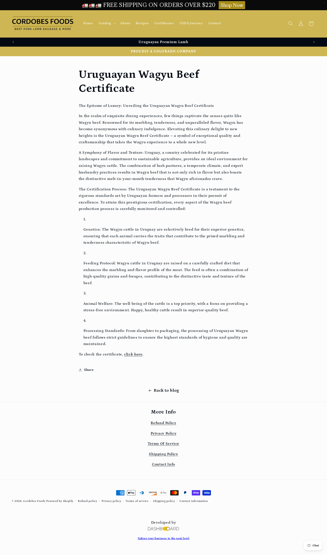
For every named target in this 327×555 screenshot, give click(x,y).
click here (133, 354)
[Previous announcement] (13, 42)
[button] (106, 23)
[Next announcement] (314, 42)
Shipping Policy (163, 454)
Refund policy (87, 501)
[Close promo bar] (324, 3)
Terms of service (137, 501)
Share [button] (89, 370)
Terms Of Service (163, 444)
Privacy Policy (164, 433)
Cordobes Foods (34, 501)
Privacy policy (111, 501)
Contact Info (163, 464)
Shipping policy (164, 501)
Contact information (194, 501)
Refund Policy (163, 423)
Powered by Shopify (59, 501)
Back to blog (166, 390)
